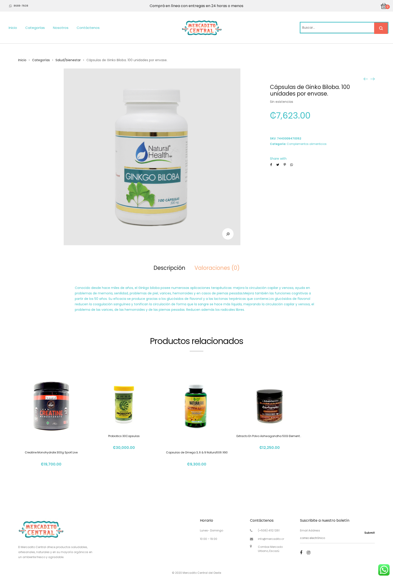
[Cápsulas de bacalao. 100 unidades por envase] (365, 78)
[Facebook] (301, 552)
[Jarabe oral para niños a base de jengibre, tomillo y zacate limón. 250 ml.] (372, 78)
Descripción (169, 268)
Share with (278, 158)
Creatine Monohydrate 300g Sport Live (51, 452)
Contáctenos (88, 27)
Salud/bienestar (68, 60)
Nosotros (60, 27)
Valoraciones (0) (217, 268)
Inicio (13, 27)
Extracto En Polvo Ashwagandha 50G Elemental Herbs (274, 436)
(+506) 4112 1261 (269, 530)
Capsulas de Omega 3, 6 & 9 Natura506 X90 (197, 452)
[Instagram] (308, 552)
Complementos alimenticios (307, 144)
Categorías (35, 27)
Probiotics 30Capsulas (124, 436)
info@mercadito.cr (271, 539)
